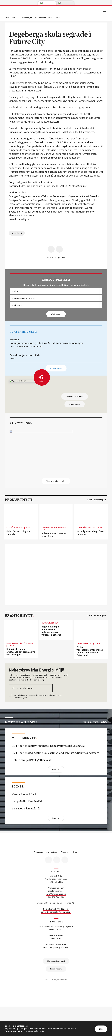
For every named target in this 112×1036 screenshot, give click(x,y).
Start (7, 18)
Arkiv (58, 18)
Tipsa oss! (65, 852)
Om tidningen (52, 852)
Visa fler (56, 769)
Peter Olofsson (56, 929)
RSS (64, 859)
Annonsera (38, 852)
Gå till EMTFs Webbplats (95, 722)
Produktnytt (40, 18)
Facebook (48, 859)
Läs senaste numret (74, 396)
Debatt (15, 18)
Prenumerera (74, 404)
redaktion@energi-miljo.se (56, 947)
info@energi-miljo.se (56, 894)
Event (51, 18)
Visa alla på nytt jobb (56, 481)
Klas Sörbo (56, 938)
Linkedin (56, 859)
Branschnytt (26, 18)
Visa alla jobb (56, 368)
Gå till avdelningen (96, 499)
